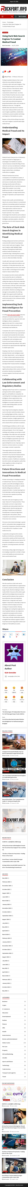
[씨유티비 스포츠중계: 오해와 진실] (14, 1094)
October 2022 (6, 987)
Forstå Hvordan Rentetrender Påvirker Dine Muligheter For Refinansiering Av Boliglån (13, 720)
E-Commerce (6, 1009)
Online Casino (6, 1043)
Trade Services (6, 1069)
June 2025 (5, 897)
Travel (4, 1076)
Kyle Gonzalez (6, 45)
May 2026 (4, 878)
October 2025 (6, 889)
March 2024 (5, 934)
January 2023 (6, 983)
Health (4, 1031)
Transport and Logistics (9, 1073)
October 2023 (6, 949)
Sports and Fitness (7, 1061)
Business (4, 1001)
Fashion (4, 1020)
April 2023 (5, 972)
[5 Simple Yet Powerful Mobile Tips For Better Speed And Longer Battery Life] (14, 742)
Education (5, 1013)
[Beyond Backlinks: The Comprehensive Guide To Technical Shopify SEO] (14, 789)
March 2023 (5, 976)
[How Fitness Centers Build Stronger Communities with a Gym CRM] (14, 1165)
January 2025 (6, 904)
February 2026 (6, 882)
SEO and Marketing (7, 1054)
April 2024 (5, 930)
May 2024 (4, 927)
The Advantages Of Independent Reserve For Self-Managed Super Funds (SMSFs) (13, 712)
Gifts (3, 1028)
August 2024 (5, 919)
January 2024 (6, 942)
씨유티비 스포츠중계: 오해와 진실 (11, 842)
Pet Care (4, 1046)
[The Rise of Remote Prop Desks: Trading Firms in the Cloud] (14, 1142)
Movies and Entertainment (9, 1039)
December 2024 (6, 908)
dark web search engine (13, 314)
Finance (4, 1024)
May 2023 (4, 968)
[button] (2, 16)
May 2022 (4, 991)
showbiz (4, 1058)
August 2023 (5, 957)
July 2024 (4, 923)
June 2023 (5, 964)
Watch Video (22, 16)
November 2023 (6, 945)
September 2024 (6, 915)
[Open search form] (12, 16)
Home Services (6, 1035)
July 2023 (4, 960)
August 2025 (5, 893)
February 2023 (6, 979)
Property (4, 1050)
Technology (5, 32)
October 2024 (6, 912)
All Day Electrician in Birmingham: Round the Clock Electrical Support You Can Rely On (14, 847)
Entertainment (6, 1016)
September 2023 (6, 953)
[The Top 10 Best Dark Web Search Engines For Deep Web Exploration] (14, 765)
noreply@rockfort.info (14, 676)
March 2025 (5, 900)
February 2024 (6, 938)
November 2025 (6, 885)
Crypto (4, 1005)
